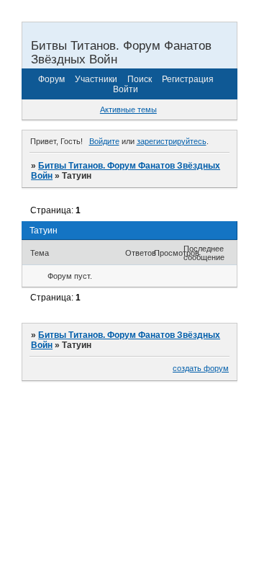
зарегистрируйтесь (171, 141)
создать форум (201, 368)
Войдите (104, 141)
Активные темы (128, 109)
